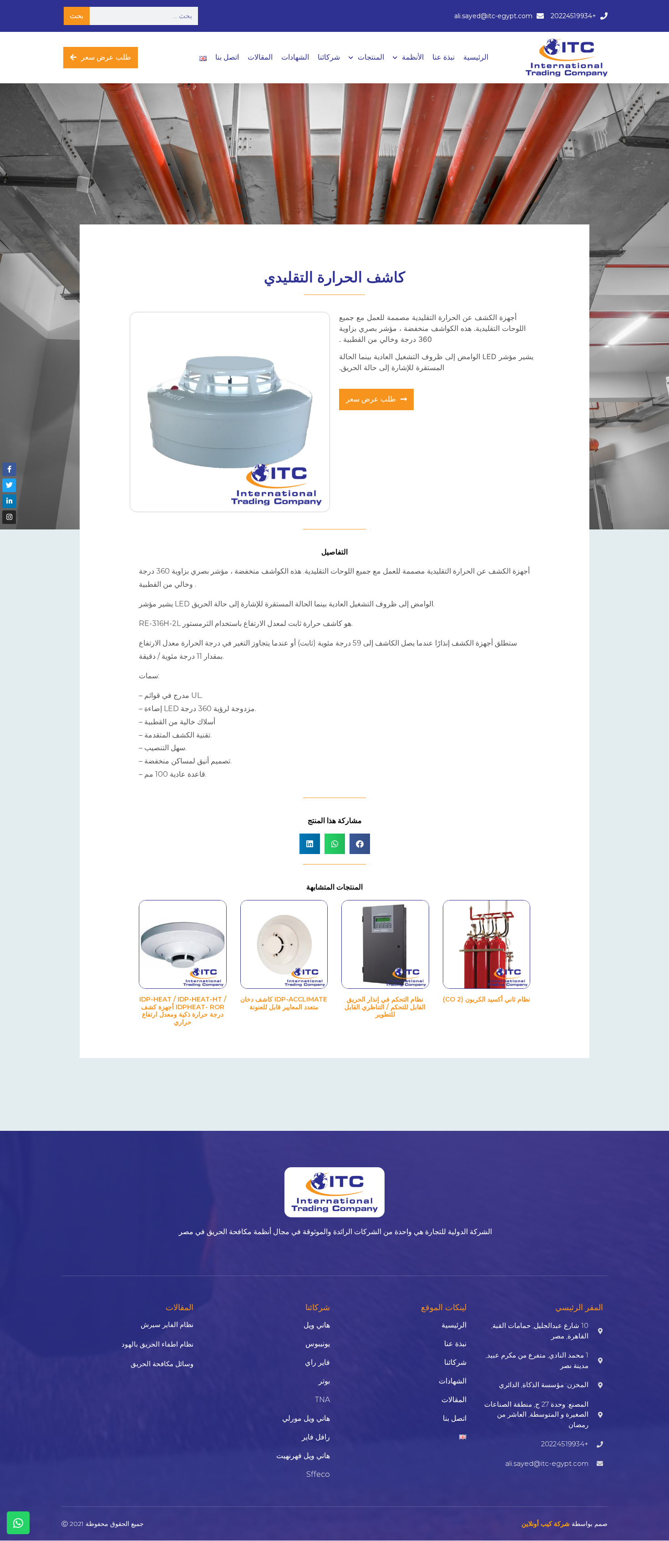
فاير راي (317, 1362)
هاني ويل (317, 1325)
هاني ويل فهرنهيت (303, 1455)
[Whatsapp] (18, 1522)
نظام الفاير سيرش (167, 1324)
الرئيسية (475, 57)
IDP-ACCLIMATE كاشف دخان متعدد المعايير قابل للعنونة (283, 1003)
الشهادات (295, 57)
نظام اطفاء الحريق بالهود (157, 1344)
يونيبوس (317, 1343)
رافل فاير (316, 1437)
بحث (76, 15)
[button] (360, 844)
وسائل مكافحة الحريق (162, 1363)
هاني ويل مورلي (306, 1418)
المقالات (260, 57)
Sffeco (318, 1474)
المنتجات (371, 57)
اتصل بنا (227, 57)
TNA (322, 1399)
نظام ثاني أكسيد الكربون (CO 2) (486, 999)
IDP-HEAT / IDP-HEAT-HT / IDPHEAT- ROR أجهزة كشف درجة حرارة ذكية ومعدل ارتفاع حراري (182, 1010)
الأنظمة (413, 57)
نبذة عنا (443, 57)
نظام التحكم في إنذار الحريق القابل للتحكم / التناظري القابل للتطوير (385, 1007)
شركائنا (329, 57)
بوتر (324, 1381)
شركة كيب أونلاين (546, 1524)
